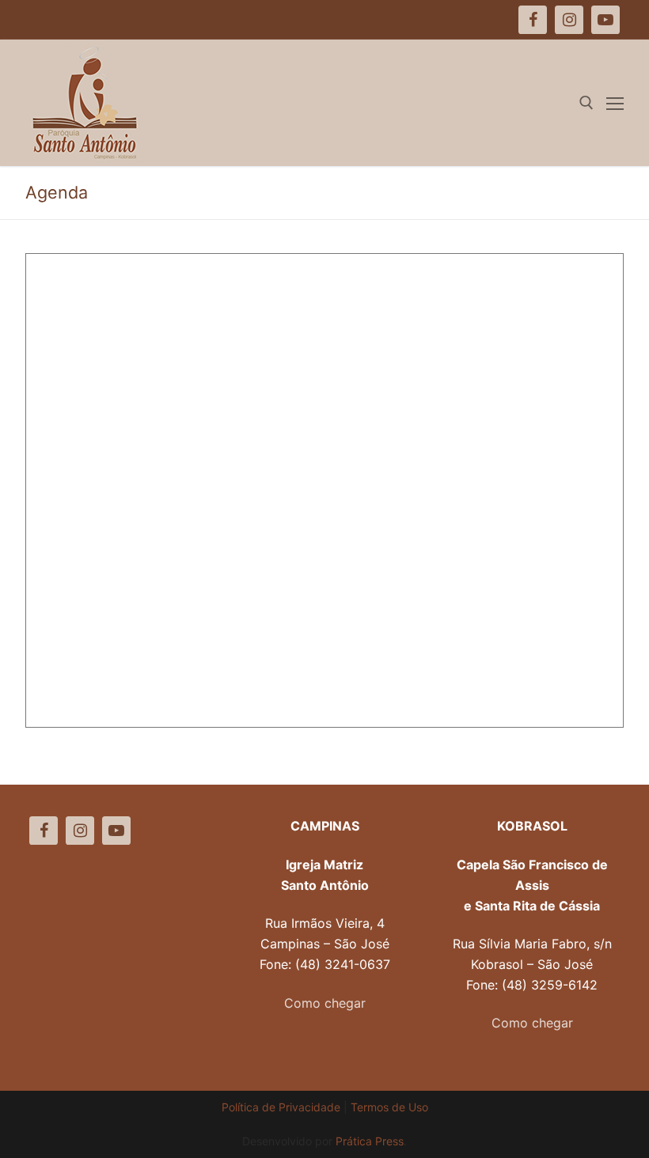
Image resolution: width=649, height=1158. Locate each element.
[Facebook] (43, 830)
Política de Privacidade (281, 1107)
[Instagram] (80, 830)
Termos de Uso (389, 1107)
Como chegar (325, 1003)
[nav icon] (615, 102)
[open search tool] (586, 103)
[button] (615, 22)
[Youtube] (116, 830)
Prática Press (370, 1141)
